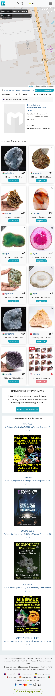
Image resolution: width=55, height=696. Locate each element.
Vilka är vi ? (39, 658)
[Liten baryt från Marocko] (13, 198)
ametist (9, 374)
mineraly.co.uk (26, 674)
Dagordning (9, 90)
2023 (18, 90)
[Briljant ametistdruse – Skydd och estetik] (13, 359)
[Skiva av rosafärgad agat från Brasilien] (41, 238)
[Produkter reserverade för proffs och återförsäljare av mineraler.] (52, 374)
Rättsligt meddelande (16, 658)
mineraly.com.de (43, 674)
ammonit (37, 172)
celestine (9, 172)
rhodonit (36, 374)
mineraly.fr (10, 674)
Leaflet (31, 86)
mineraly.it (12, 677)
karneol (36, 213)
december (26, 90)
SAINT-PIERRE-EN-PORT (27, 641)
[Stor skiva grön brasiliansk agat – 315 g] (13, 238)
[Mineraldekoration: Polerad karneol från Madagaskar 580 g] (41, 198)
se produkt (13, 180)
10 (33, 90)
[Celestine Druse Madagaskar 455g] (13, 318)
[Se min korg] (26, 3)
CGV (4, 658)
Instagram (35, 667)
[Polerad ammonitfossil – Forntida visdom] (41, 158)
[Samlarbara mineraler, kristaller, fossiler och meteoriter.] (3, 3)
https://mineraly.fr (40, 669)
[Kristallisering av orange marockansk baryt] (41, 318)
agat (7, 253)
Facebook (24, 667)
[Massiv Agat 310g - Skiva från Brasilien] (41, 278)
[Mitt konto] (22, 3)
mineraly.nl (41, 677)
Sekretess (29, 658)
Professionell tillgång (20, 661)
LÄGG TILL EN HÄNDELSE (27, 409)
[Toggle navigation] (50, 3)
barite (8, 213)
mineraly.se (34, 680)
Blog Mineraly (11, 667)
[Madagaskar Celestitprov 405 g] (13, 158)
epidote (9, 293)
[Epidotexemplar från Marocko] (13, 278)
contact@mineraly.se (21, 669)
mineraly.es (26, 677)
